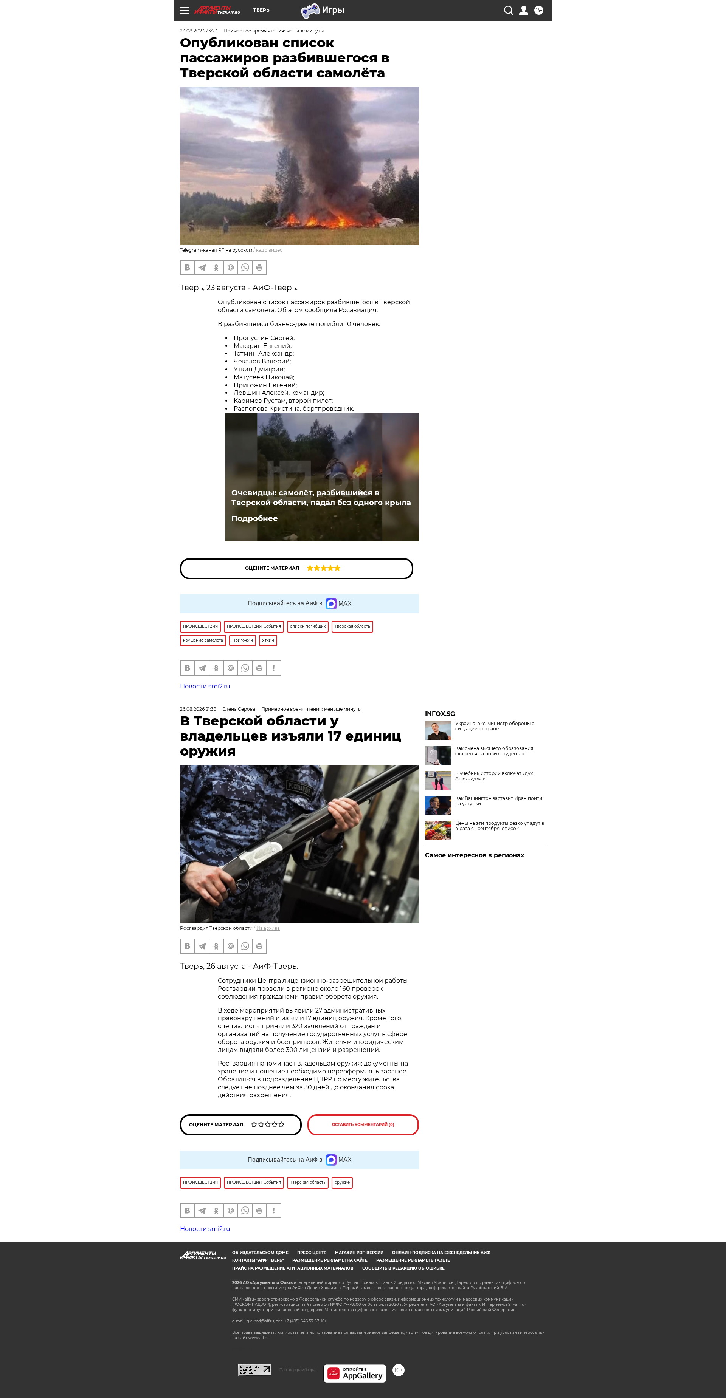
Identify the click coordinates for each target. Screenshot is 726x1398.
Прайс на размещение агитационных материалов (293, 1268)
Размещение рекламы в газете (413, 1260)
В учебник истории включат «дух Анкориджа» (494, 776)
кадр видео (269, 250)
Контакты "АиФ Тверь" (258, 1260)
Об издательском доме (260, 1252)
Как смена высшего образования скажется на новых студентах (494, 751)
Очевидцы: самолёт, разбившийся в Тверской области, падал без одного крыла (321, 497)
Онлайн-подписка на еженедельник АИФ (441, 1252)
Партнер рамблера (297, 1369)
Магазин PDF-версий (359, 1252)
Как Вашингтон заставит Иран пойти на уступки (498, 801)
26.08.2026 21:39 (198, 709)
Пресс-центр (311, 1252)
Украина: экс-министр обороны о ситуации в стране (495, 726)
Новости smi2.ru (205, 686)
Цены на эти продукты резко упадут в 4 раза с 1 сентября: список (499, 826)
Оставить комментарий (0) (363, 1124)
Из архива (268, 928)
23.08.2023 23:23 (198, 31)
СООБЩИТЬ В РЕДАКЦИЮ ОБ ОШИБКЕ (403, 1268)
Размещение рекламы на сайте (330, 1260)
